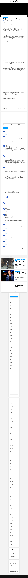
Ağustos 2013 (11, 535)
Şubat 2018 (11, 454)
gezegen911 (7, 214)
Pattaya (10, 369)
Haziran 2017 (11, 466)
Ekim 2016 (11, 478)
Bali (10, 311)
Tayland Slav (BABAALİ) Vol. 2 (13, 556)
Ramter (6, 145)
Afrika (10, 302)
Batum (10, 314)
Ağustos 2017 (11, 463)
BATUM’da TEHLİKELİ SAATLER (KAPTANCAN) (20, 273)
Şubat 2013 (11, 544)
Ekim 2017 (11, 460)
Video (10, 389)
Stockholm (11, 380)
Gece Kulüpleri (20, 259)
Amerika (11, 305)
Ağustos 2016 (11, 481)
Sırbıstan (11, 377)
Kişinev (10, 350)
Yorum (12, 20)
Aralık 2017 (11, 457)
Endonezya (11, 326)
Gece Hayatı (5, 20)
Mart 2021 (11, 424)
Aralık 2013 (11, 529)
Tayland (11, 381)
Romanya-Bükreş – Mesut (13, 571)
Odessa (10, 368)
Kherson (11, 347)
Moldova (11, 365)
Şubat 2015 (11, 508)
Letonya (11, 356)
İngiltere (11, 338)
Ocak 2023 (11, 412)
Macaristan (11, 359)
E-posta (11, 124)
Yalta (10, 392)
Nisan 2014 (11, 523)
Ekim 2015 (11, 496)
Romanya (11, 374)
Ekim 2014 (11, 514)
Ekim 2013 (11, 532)
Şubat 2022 (11, 418)
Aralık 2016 (11, 475)
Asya (10, 308)
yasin (6, 224)
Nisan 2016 (11, 487)
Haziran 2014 (11, 520)
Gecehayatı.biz (25, 576)
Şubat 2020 (11, 436)
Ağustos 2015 (11, 499)
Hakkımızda (11, 563)
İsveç (10, 341)
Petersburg (11, 371)
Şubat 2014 (11, 526)
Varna (10, 387)
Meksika (11, 362)
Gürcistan (23, 259)
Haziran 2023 (11, 406)
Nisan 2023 (11, 409)
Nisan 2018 (11, 451)
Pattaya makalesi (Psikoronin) (13, 551)
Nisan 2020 (11, 433)
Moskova (11, 366)
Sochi (10, 378)
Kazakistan (11, 344)
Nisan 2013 (11, 541)
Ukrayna (11, 386)
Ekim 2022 (11, 415)
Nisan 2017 (11, 469)
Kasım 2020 (11, 430)
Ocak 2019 (11, 439)
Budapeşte (11, 320)
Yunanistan (11, 395)
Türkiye (10, 384)
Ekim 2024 (11, 400)
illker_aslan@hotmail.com (14, 199)
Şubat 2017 (11, 472)
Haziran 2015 (11, 502)
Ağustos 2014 (11, 517)
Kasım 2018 (11, 442)
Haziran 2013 (11, 538)
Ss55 (6, 208)
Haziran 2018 (11, 448)
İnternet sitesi (19, 124)
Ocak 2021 (11, 427)
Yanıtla (6, 134)
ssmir (6, 202)
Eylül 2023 (11, 403)
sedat (6, 136)
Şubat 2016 (11, 490)
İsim (3, 124)
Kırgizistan (11, 353)
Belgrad (10, 317)
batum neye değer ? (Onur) (19, 286)
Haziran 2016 (11, 484)
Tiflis (15, 260)
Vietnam (11, 390)
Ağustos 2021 (11, 421)
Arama (14, 296)
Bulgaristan (11, 323)
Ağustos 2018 (11, 445)
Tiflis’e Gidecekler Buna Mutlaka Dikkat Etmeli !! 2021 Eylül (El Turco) (20, 263)
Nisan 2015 (11, 505)
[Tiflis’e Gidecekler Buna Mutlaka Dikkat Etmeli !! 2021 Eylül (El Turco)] (7, 263)
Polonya (11, 372)
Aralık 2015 (11, 493)
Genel (10, 332)
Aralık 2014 (11, 511)
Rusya (10, 375)
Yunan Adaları (11, 393)
